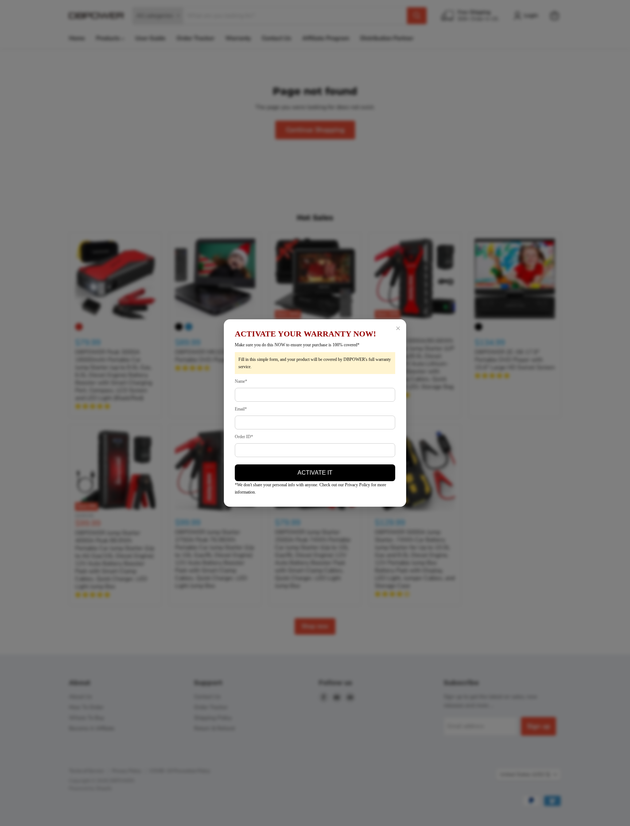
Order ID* (244, 436)
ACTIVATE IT (315, 473)
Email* (241, 409)
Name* (241, 381)
